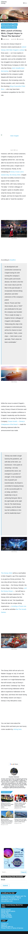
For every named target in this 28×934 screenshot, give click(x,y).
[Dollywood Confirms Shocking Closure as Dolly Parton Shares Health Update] (7, 798)
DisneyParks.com (7, 901)
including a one (18, 606)
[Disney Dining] (5, 3)
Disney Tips (5, 913)
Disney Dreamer (6, 915)
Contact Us (4, 924)
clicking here (17, 729)
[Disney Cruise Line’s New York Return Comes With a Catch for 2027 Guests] (21, 814)
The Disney (6, 573)
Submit (5, 885)
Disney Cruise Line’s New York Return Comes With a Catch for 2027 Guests (21, 820)
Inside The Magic (6, 917)
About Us (4, 925)
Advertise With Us (7, 926)
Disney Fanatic (6, 910)
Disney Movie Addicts (8, 911)
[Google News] (14, 764)
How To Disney (6, 914)
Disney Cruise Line (7, 24)
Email (3, 879)
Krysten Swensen (6, 39)
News (15, 24)
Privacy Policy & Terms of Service (12, 928)
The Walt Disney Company (9, 27)
